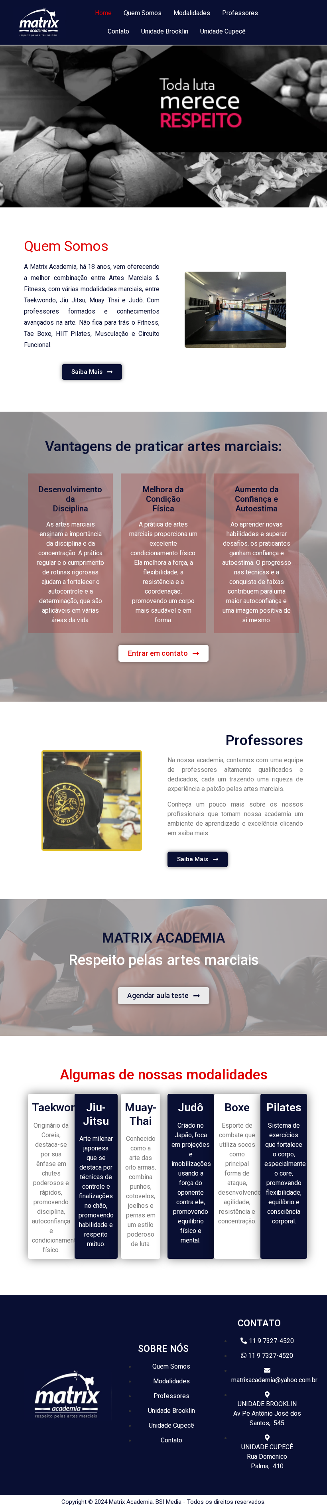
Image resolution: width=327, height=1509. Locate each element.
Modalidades (191, 13)
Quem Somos (143, 13)
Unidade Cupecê (223, 31)
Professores (240, 13)
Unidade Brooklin (164, 31)
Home (103, 13)
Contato (118, 31)
